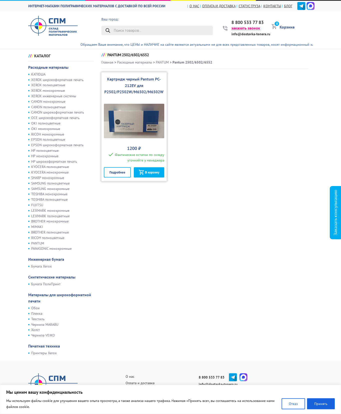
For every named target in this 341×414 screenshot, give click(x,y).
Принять (321, 404)
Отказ (293, 404)
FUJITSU (37, 205)
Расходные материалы (48, 67)
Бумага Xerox (41, 266)
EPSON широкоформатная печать (57, 145)
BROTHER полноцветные (50, 232)
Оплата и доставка (219, 6)
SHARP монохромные (47, 178)
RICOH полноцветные (47, 238)
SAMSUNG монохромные (50, 188)
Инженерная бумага (46, 259)
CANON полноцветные (48, 107)
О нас (194, 6)
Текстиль (38, 319)
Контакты (272, 6)
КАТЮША (38, 74)
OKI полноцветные (45, 123)
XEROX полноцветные (48, 85)
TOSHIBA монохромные (49, 194)
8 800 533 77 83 (247, 22)
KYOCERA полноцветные (50, 166)
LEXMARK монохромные (50, 210)
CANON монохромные (48, 101)
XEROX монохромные (48, 90)
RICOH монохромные (47, 134)
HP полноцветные (45, 150)
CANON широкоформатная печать (57, 112)
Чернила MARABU (44, 324)
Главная (107, 62)
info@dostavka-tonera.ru (250, 34)
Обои (35, 308)
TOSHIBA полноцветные (49, 199)
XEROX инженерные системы (53, 96)
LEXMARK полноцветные (50, 216)
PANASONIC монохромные (51, 248)
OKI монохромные (45, 128)
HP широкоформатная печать (54, 161)
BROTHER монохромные (50, 221)
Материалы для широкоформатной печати (59, 298)
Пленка (36, 313)
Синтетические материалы (51, 277)
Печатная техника (44, 346)
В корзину (152, 172)
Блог (288, 6)
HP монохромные (44, 156)
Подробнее (117, 172)
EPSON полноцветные (48, 139)
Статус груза (249, 6)
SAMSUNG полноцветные (50, 183)
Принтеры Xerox (44, 353)
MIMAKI (37, 226)
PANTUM (37, 243)
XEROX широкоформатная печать (57, 80)
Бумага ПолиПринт (46, 284)
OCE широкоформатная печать (55, 118)
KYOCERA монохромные (50, 172)
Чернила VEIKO (43, 335)
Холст (35, 330)
